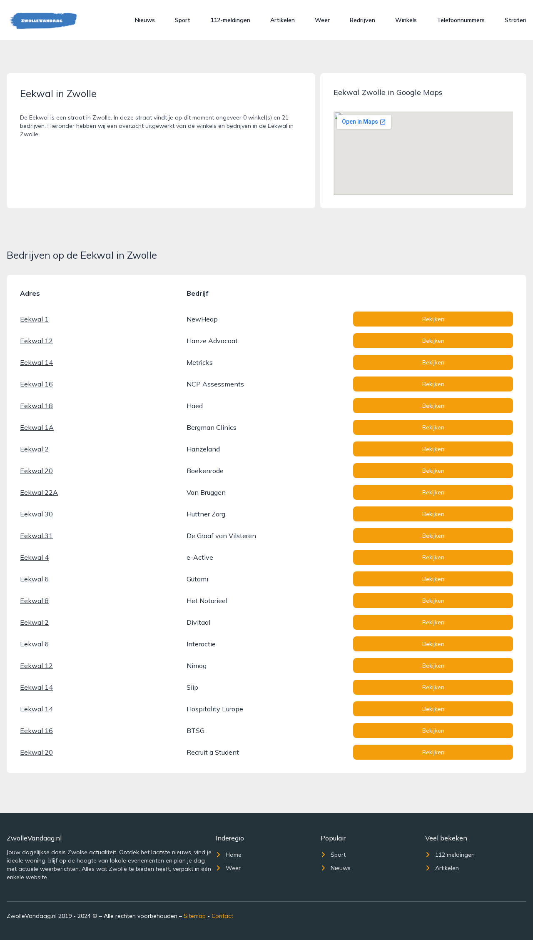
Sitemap (195, 916)
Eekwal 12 (36, 341)
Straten (515, 20)
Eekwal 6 (34, 579)
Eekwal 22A (39, 492)
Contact (222, 916)
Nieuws (145, 20)
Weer (322, 20)
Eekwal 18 (36, 405)
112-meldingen (230, 20)
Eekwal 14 (36, 362)
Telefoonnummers (461, 20)
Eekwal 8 (34, 600)
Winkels (406, 20)
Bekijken (433, 319)
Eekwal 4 (34, 557)
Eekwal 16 (36, 384)
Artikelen (282, 20)
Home (234, 854)
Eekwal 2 (34, 449)
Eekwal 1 (34, 319)
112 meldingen (455, 854)
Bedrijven (362, 20)
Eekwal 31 (36, 535)
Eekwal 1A (37, 427)
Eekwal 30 (36, 514)
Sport (182, 20)
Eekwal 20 (36, 470)
